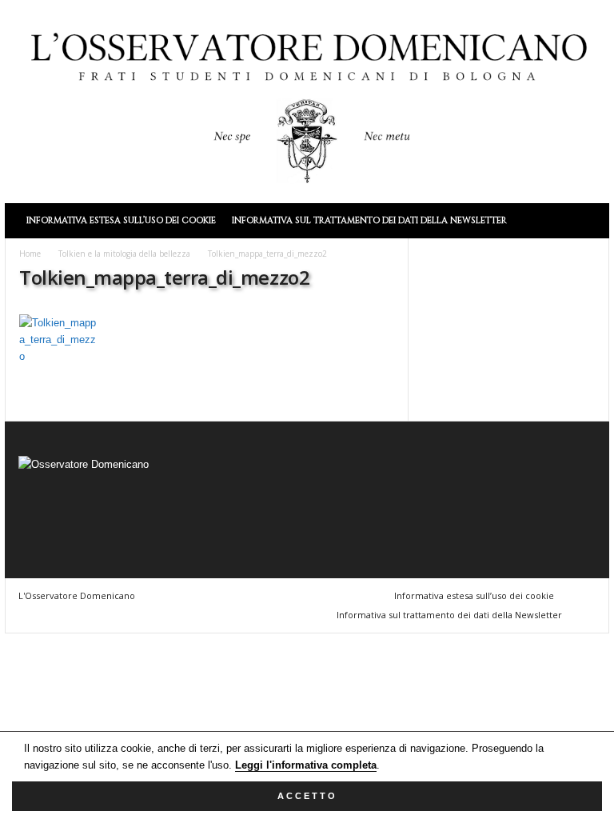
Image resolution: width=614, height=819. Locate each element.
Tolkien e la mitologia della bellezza (124, 253)
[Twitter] (133, 511)
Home (30, 253)
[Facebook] (34, 511)
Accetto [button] (307, 796)
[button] (585, 220)
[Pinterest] (100, 511)
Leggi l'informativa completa (306, 765)
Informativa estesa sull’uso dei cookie (121, 220)
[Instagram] (67, 511)
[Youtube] (164, 511)
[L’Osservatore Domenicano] (307, 100)
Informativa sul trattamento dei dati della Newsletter (369, 220)
